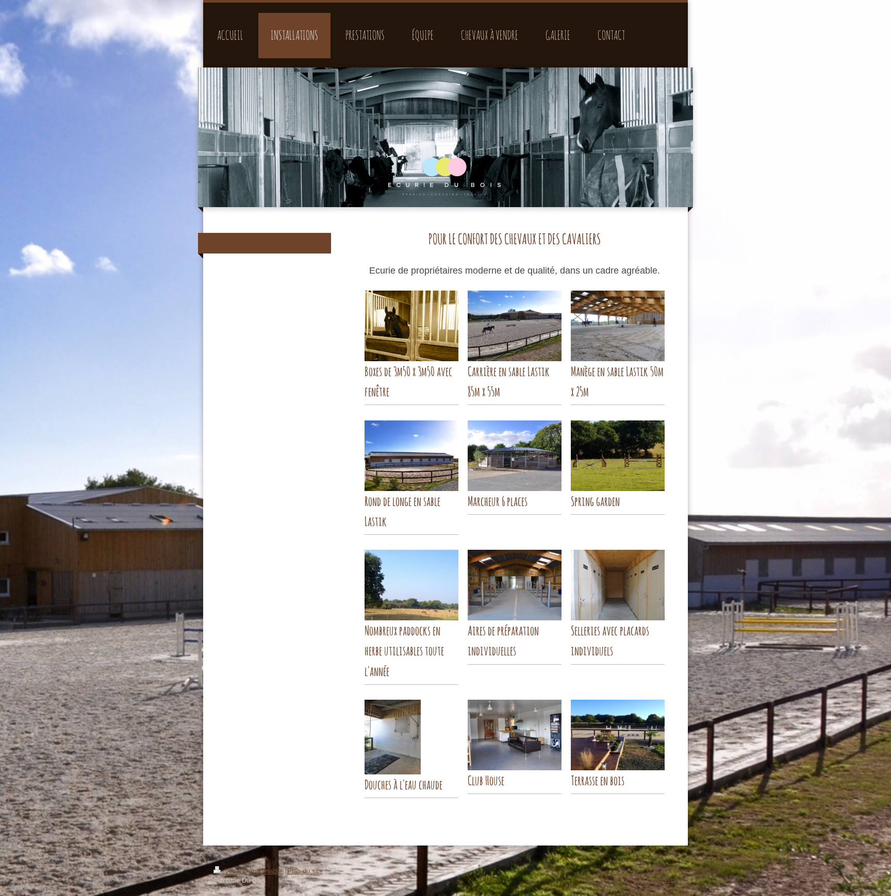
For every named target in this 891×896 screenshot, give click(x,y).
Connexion (662, 870)
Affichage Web (656, 879)
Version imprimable (253, 871)
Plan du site (305, 871)
